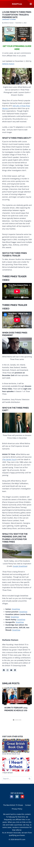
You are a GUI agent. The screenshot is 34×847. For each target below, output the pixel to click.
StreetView (16, 609)
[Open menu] (30, 4)
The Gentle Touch (9, 459)
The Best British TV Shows (13, 805)
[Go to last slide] (5, 703)
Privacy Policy (17, 809)
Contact (28, 805)
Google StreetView (20, 566)
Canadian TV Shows (9, 19)
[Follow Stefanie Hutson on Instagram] (7, 670)
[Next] (28, 703)
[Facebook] (11, 796)
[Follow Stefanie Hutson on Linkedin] (15, 670)
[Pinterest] (22, 796)
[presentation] (17, 695)
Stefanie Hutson (9, 23)
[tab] (13, 719)
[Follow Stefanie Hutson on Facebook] (3, 670)
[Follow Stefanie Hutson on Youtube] (11, 670)
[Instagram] (17, 796)
